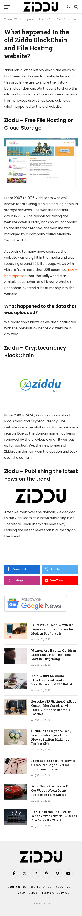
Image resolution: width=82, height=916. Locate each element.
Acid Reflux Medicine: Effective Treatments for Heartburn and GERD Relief (51, 680)
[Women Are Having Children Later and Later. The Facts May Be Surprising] (15, 656)
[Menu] (7, 7)
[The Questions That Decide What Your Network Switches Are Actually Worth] (15, 817)
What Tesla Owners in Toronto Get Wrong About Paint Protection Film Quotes (54, 790)
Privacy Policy (25, 893)
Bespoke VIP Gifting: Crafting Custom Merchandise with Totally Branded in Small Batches (54, 707)
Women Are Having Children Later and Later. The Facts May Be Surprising (53, 654)
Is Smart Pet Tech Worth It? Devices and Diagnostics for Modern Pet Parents (52, 629)
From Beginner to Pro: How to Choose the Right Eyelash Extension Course (53, 765)
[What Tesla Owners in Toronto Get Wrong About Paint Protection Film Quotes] (15, 792)
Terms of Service (55, 893)
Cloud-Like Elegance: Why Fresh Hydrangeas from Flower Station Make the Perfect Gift (51, 737)
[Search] (75, 7)
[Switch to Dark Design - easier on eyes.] (68, 7)
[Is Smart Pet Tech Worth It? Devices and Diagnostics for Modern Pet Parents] (15, 631)
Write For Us (41, 887)
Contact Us (17, 887)
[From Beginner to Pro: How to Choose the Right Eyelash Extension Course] (15, 766)
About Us (63, 887)
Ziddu (8, 19)
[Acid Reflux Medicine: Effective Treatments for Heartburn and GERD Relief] (15, 681)
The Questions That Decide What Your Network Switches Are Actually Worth (54, 816)
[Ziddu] (41, 7)
